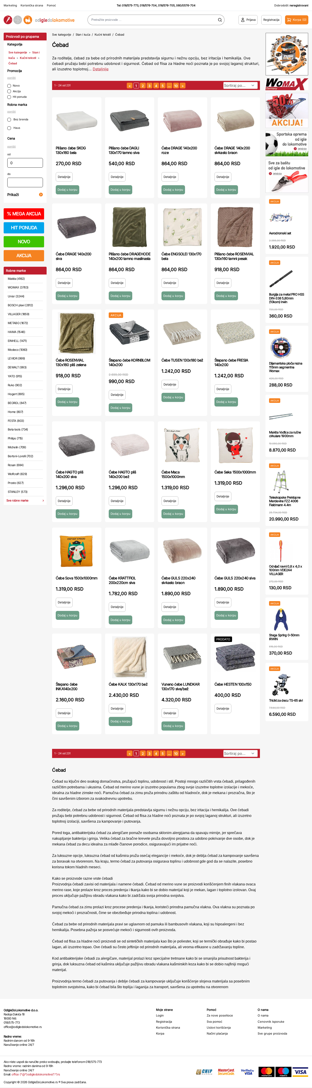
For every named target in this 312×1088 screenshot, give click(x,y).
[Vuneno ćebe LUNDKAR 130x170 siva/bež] (182, 657)
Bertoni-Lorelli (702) (20, 456)
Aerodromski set (280, 233)
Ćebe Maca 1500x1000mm (173, 474)
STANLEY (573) (18, 492)
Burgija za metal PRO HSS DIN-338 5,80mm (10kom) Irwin (286, 298)
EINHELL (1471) (17, 341)
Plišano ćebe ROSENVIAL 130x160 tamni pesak (234, 256)
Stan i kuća (83, 34)
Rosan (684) (16, 465)
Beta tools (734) (18, 429)
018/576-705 (166, 5)
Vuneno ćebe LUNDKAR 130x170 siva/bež (180, 686)
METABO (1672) (18, 323)
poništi (11, 77)
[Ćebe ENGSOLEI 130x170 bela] (182, 227)
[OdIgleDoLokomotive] (39, 20)
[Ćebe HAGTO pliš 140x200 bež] (130, 445)
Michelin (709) (17, 447)
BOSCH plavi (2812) (20, 305)
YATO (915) (15, 376)
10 (176, 86)
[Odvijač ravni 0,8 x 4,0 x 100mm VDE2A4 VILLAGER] (281, 551)
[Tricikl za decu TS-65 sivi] (281, 685)
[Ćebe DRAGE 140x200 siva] (77, 227)
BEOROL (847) (17, 403)
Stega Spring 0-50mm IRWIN (284, 637)
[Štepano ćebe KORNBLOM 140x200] (130, 333)
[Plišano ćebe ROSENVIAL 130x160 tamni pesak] (235, 227)
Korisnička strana (32, 5)
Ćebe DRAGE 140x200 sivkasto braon (232, 150)
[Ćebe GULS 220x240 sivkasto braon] (182, 551)
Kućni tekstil (28, 58)
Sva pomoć (214, 1021)
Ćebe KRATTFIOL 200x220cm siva (122, 580)
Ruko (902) (15, 385)
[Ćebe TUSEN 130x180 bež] (182, 333)
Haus (16, 127)
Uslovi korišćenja (219, 1027)
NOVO (24, 241)
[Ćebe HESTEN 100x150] (235, 657)
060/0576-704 (186, 5)
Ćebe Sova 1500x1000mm (76, 578)
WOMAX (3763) (18, 287)
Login (160, 1015)
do (9, 174)
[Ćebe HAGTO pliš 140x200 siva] (77, 445)
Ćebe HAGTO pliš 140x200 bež (122, 474)
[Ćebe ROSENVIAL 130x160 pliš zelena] (77, 333)
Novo (16, 85)
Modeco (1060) (17, 349)
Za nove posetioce (220, 1015)
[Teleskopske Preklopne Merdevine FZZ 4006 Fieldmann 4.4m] (281, 482)
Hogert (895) (16, 394)
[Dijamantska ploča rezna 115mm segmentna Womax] (281, 348)
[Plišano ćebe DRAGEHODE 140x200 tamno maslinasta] (130, 227)
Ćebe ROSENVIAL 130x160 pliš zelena (71, 362)
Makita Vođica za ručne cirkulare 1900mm (285, 434)
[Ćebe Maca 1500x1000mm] (182, 445)
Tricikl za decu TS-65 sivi (286, 700)
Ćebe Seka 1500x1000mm (235, 472)
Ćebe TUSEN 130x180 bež (182, 360)
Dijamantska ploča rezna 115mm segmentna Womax (285, 367)
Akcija (17, 91)
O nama (263, 1015)
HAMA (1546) (16, 332)
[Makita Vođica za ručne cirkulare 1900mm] (281, 417)
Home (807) (15, 412)
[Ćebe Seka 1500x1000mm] (235, 445)
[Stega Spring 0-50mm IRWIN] (281, 619)
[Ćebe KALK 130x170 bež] (130, 657)
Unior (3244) (16, 296)
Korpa (160, 1033)
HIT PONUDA (24, 227)
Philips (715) (15, 438)
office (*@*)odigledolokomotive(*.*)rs (36, 1074)
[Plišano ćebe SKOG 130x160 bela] (77, 121)
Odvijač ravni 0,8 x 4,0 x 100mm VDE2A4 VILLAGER (285, 570)
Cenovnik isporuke (271, 1021)
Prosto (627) (16, 483)
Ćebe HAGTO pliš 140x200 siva (69, 474)
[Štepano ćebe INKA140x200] (77, 657)
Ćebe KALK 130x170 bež (128, 684)
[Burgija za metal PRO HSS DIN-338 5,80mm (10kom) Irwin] (281, 279)
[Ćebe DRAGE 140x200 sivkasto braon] (235, 121)
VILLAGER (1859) (18, 314)
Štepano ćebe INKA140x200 (66, 686)
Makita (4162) (16, 278)
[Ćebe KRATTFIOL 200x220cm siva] (130, 551)
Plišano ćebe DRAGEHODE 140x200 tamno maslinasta (130, 256)
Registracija (164, 1021)
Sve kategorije (17, 52)
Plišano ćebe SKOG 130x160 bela (71, 150)
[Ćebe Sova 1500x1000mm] (77, 551)
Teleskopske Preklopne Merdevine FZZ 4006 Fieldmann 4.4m (284, 501)
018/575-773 (130, 5)
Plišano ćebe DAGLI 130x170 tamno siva (124, 150)
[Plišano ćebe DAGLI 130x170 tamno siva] (130, 121)
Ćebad (12, 63)
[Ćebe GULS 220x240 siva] (235, 551)
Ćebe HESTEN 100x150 (232, 684)
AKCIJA (23, 255)
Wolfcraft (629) (17, 474)
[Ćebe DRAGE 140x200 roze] (182, 121)
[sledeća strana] (182, 85)
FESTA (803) (16, 421)
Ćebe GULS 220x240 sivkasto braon (178, 580)
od (9, 154)
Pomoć (51, 5)
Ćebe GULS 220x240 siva (234, 578)
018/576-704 (148, 5)
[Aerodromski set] (281, 218)
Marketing (10, 5)
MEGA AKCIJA (24, 214)
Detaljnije (100, 69)
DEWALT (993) (17, 367)
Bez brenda (20, 119)
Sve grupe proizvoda (272, 1033)
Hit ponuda (20, 96)
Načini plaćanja (217, 1033)
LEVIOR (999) (16, 358)
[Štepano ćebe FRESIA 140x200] (235, 333)
